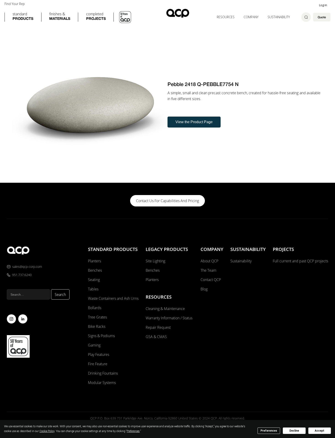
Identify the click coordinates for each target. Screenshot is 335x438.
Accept (319, 430)
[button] (23, 17)
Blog (204, 289)
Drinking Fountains (103, 373)
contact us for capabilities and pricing (167, 200)
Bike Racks (96, 326)
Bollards (94, 307)
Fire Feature (97, 363)
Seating (94, 279)
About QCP (209, 260)
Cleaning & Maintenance (165, 308)
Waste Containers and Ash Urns (113, 298)
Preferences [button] (133, 431)
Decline (294, 430)
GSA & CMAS (156, 336)
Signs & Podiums (101, 335)
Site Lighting (155, 260)
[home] (177, 13)
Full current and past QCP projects (300, 260)
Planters (94, 260)
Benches (95, 270)
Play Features (98, 354)
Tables (93, 289)
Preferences (268, 430)
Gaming (94, 345)
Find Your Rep (15, 3)
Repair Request (158, 327)
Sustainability (279, 17)
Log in (323, 5)
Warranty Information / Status (169, 318)
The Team (208, 270)
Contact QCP (211, 279)
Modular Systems (102, 382)
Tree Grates (97, 317)
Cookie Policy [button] (46, 431)
